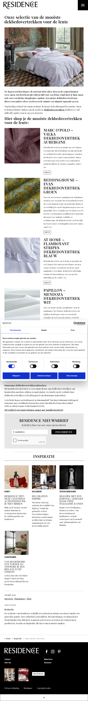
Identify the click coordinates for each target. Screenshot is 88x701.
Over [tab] (73, 330)
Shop (29, 598)
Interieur (8, 598)
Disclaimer (28, 688)
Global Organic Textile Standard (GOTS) (28, 406)
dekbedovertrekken (61, 388)
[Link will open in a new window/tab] (47, 651)
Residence (20, 5)
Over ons (7, 662)
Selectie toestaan (44, 376)
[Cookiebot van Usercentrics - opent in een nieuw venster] (75, 323)
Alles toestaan (71, 376)
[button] (63, 431)
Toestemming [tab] (15, 330)
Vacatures (47, 662)
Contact (7, 659)
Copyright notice (44, 688)
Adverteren (48, 659)
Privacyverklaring (11, 688)
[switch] (33, 366)
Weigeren (16, 376)
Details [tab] (44, 330)
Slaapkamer (19, 598)
